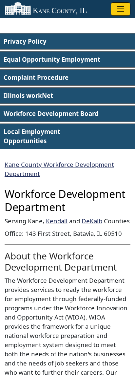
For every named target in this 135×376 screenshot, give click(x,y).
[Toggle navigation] (120, 9)
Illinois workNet (28, 95)
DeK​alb (92, 221)
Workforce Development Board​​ (51, 113)
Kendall (57, 221)
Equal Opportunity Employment (52, 59)
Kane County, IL (59, 10)
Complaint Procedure (36, 77)
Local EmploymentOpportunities (32, 136)
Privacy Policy (25, 41)
